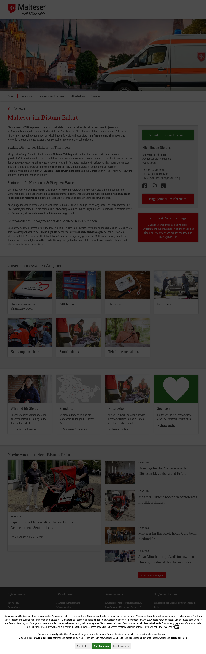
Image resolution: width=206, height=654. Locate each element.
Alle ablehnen (84, 645)
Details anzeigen (122, 645)
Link (177, 627)
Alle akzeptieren (102, 645)
